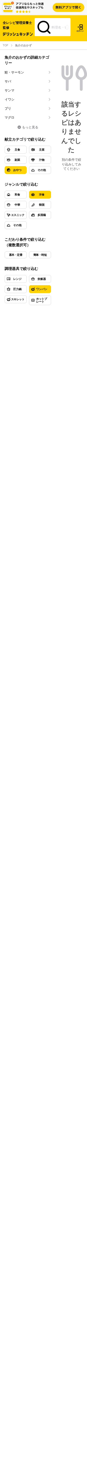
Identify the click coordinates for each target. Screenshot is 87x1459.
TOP (5, 45)
